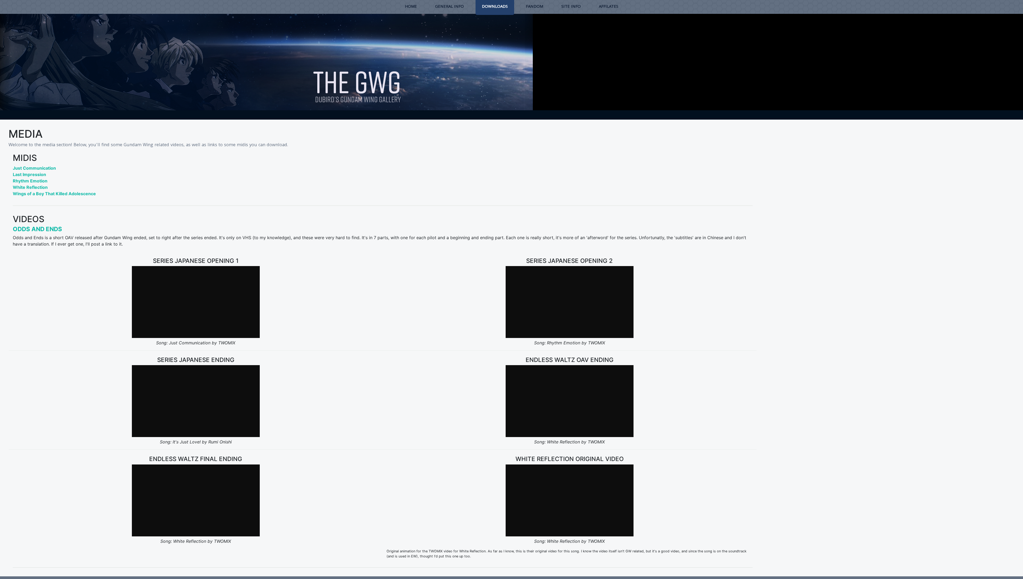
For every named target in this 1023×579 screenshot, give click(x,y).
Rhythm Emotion (30, 181)
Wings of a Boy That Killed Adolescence (54, 193)
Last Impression (29, 174)
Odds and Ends (37, 229)
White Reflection (30, 187)
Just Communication (34, 168)
